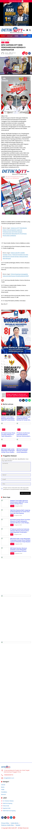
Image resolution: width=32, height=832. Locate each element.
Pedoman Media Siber (7, 825)
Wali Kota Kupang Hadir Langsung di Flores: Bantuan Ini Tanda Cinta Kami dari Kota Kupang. (24, 418)
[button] (30, 30)
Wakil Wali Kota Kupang (9, 810)
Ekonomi (3, 794)
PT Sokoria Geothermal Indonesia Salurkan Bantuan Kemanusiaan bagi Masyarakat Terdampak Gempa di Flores (23, 434)
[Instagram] (8, 817)
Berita (3, 42)
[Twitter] (23, 400)
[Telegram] (26, 400)
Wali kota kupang (7, 803)
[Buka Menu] (27, 30)
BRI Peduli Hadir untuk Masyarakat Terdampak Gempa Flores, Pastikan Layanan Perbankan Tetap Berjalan (8, 450)
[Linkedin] (11, 817)
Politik (2, 789)
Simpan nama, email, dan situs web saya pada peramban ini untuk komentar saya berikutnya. (16, 488)
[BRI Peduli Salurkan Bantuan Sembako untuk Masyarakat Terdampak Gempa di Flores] (24, 443)
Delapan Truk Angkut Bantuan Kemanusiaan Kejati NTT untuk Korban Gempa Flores (8, 418)
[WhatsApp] (29, 400)
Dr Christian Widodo (8, 801)
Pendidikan (4, 792)
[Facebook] (20, 400)
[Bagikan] (29, 53)
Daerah (7, 42)
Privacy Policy (5, 823)
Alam (19, 429)
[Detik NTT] (13, 30)
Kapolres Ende (6, 808)
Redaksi (6, 52)
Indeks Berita (14, 823)
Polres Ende (6, 806)
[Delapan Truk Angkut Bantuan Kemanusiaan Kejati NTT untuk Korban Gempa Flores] (8, 410)
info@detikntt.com (9, 778)
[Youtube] (14, 817)
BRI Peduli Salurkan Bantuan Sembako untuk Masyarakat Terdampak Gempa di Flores (23, 450)
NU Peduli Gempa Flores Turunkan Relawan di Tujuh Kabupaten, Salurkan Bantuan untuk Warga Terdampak (8, 434)
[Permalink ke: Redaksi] (3, 53)
